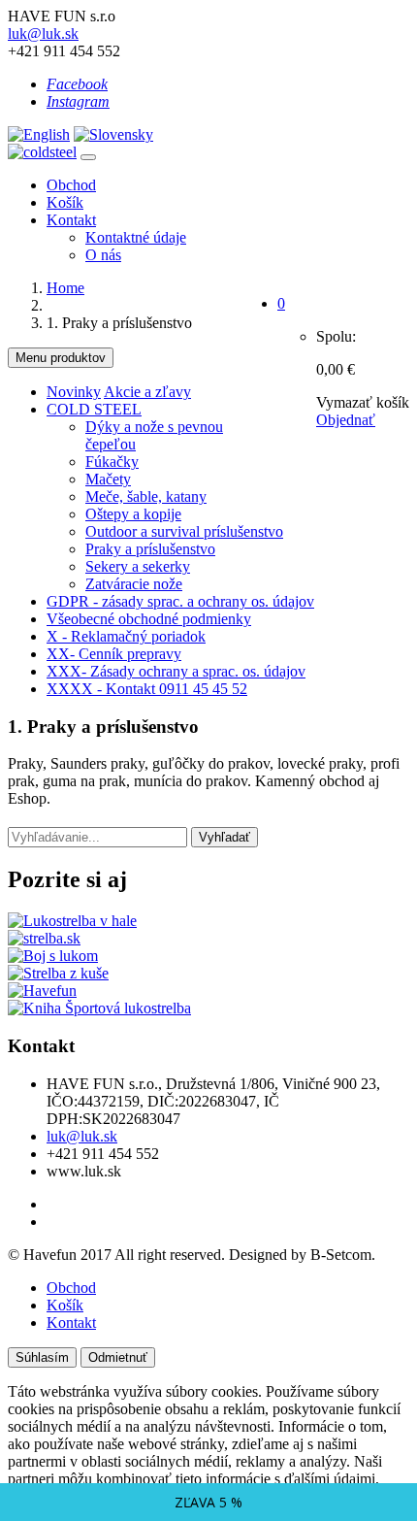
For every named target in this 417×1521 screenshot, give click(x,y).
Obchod (71, 185)
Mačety (108, 479)
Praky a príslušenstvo (150, 549)
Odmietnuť (117, 1357)
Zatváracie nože (133, 584)
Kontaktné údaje (135, 237)
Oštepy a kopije (133, 514)
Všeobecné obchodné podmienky (149, 619)
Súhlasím (42, 1357)
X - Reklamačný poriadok (126, 636)
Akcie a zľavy (147, 391)
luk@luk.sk (43, 33)
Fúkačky (112, 461)
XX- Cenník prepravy (114, 653)
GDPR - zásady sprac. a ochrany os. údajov (180, 601)
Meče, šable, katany (146, 496)
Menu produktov (61, 357)
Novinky (74, 391)
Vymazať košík (362, 402)
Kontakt (71, 220)
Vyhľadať (224, 837)
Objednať (345, 420)
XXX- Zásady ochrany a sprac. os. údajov (176, 671)
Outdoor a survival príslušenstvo (184, 531)
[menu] (88, 157)
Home (65, 288)
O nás (103, 255)
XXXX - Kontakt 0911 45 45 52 (147, 688)
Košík (65, 202)
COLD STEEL (94, 409)
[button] (281, 303)
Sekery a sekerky (137, 566)
